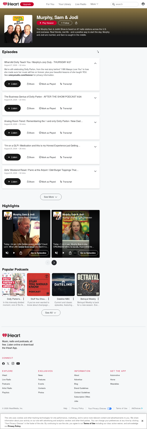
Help (65, 408)
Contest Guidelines (82, 392)
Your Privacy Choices (97, 408)
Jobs (76, 401)
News (40, 375)
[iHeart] (10, 4)
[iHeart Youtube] (18, 363)
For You (50, 4)
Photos (41, 392)
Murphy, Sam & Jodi (23, 214)
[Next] (54, 262)
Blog (76, 383)
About (76, 375)
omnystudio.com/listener (20, 74)
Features (42, 379)
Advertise (78, 379)
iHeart (4, 375)
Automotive (115, 375)
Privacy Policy (78, 408)
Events (41, 383)
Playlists (5, 392)
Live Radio (80, 4)
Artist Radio (7, 388)
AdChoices (136, 408)
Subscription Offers (82, 396)
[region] (26, 234)
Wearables (114, 383)
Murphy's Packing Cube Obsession (77, 217)
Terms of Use (121, 408)
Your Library (65, 4)
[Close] (142, 421)
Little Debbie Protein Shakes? (25, 217)
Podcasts (6, 383)
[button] (76, 23)
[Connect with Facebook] (3, 363)
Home (112, 379)
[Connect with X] (8, 363)
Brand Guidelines (81, 388)
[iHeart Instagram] (13, 363)
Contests (42, 388)
